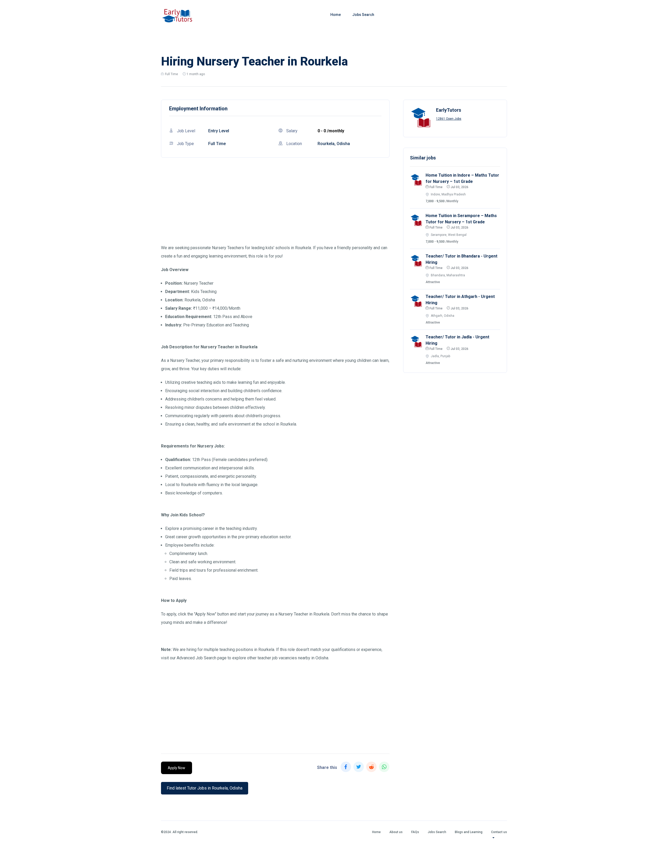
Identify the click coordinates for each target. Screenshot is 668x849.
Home (335, 15)
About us (396, 832)
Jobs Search (363, 15)
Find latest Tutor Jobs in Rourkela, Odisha (204, 788)
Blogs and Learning (468, 832)
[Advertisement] (275, 207)
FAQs (415, 832)
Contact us (499, 832)
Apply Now (176, 768)
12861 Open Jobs (448, 119)
